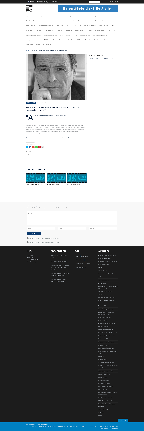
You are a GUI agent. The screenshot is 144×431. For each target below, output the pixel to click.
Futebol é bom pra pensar (74, 25)
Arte (113, 25)
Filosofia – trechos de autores (106, 323)
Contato (106, 40)
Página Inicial (29, 16)
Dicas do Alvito (60, 25)
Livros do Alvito (102, 359)
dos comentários (33, 260)
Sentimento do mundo (52, 21)
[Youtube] (113, 1)
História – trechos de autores (106, 336)
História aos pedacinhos (66, 35)
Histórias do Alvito (30, 25)
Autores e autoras (31, 102)
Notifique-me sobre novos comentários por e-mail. (43, 238)
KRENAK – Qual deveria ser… (34, 184)
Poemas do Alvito (103, 380)
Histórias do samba (80, 30)
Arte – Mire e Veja (103, 264)
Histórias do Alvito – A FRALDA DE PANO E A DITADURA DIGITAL (57, 2)
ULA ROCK (45, 40)
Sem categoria (102, 389)
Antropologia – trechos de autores (108, 261)
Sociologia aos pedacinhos (83, 35)
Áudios (53, 40)
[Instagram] (110, 1)
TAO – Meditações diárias (84, 40)
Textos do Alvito (99, 30)
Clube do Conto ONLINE (59, 16)
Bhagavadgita (102, 283)
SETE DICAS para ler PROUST (59, 261)
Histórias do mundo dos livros (106, 342)
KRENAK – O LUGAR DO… (53, 184)
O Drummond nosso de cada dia (45, 30)
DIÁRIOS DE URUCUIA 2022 (43, 44)
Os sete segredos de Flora (43, 16)
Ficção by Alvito (102, 320)
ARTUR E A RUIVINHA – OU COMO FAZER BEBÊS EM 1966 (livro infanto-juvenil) (55, 426)
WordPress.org (31, 262)
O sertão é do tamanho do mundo (35, 21)
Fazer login (30, 255)
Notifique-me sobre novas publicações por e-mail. (43, 242)
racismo (88, 263)
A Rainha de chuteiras (90, 25)
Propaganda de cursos (104, 383)
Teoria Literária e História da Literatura (101, 21)
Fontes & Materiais (103, 25)
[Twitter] (115, 1)
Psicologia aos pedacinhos (100, 35)
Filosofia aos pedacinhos (50, 35)
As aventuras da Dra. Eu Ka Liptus (108, 274)
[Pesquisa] (102, 2)
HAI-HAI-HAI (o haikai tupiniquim (107, 333)
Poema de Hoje (30, 30)
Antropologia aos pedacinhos (33, 35)
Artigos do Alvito (103, 271)
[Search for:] (94, 2)
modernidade (79, 263)
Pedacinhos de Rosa (104, 374)
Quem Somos (97, 40)
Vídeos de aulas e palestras (45, 25)
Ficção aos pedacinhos (75, 16)
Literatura (110, 30)
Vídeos (100, 415)
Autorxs (90, 30)
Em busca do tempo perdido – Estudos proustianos (74, 21)
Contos (100, 294)
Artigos (100, 268)
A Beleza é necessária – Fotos (66, 40)
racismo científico (81, 267)
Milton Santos (80, 260)
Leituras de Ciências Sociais (64, 30)
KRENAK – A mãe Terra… (74, 184)
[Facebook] (117, 1)
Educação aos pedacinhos (33, 40)
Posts (30, 257)
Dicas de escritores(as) (90, 16)
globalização (84, 256)
